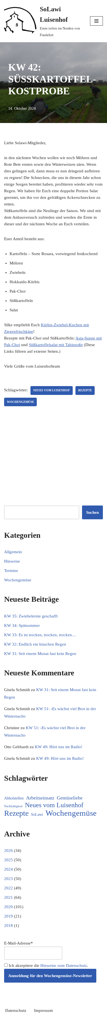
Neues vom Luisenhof (51, 390)
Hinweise (12, 561)
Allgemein (13, 552)
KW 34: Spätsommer (22, 625)
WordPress (73, 1021)
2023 (8, 878)
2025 (8, 860)
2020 (8, 907)
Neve (29, 1021)
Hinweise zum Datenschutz (63, 965)
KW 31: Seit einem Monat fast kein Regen (40, 653)
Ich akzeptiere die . (48, 965)
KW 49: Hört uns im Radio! (58, 747)
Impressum (43, 1010)
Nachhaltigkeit (13, 806)
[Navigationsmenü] (96, 21)
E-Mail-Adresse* (18, 943)
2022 (8, 888)
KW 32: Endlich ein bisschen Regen (35, 644)
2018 (8, 925)
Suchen (92, 512)
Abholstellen (14, 798)
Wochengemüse (20, 401)
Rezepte (85, 390)
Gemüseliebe (70, 798)
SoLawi (37, 814)
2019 (8, 916)
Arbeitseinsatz (40, 798)
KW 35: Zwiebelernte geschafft (31, 616)
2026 (8, 850)
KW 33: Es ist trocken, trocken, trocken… (40, 635)
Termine (11, 570)
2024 (8, 869)
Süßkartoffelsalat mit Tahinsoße (56, 345)
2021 (8, 897)
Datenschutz (15, 1010)
